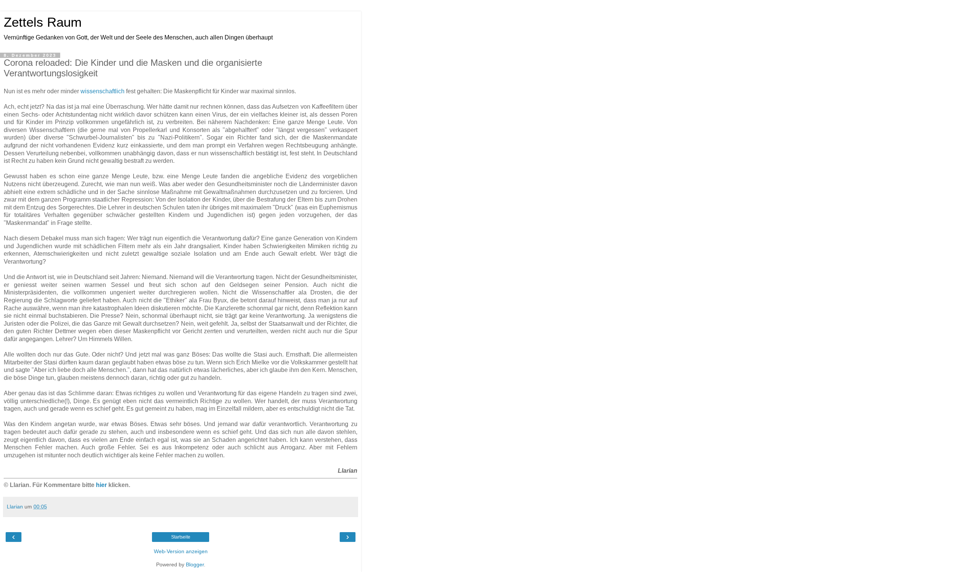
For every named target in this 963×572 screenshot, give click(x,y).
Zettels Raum (43, 22)
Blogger (195, 564)
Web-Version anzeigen (181, 551)
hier (101, 485)
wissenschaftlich (103, 91)
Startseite (180, 537)
